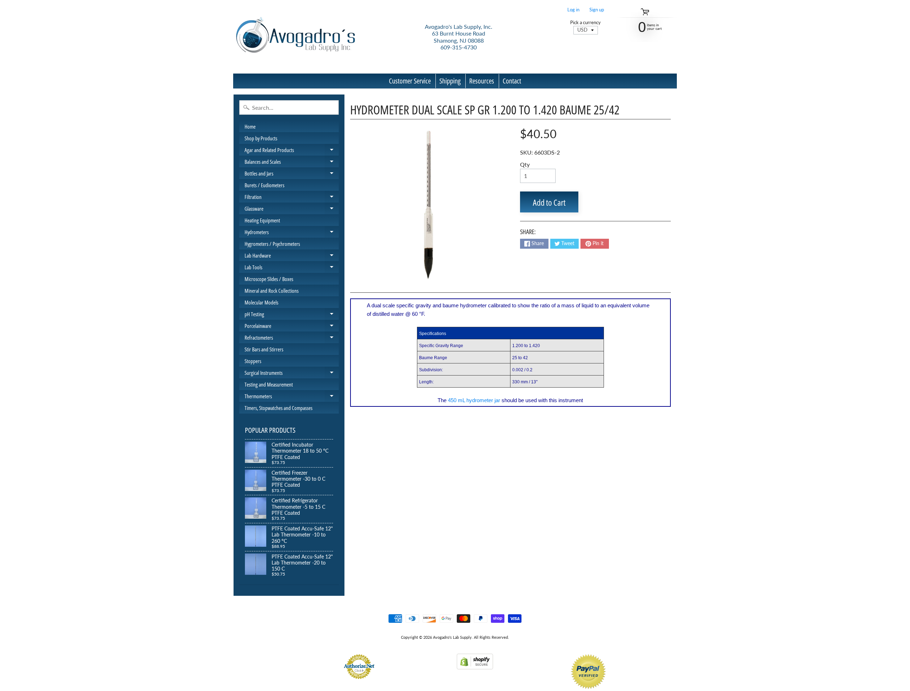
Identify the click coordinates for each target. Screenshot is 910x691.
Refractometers (292, 338)
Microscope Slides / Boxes (269, 278)
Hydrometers (292, 233)
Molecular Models (261, 302)
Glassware (292, 209)
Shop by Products (261, 138)
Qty (525, 164)
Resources (481, 81)
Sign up (596, 9)
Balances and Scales (292, 162)
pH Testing (292, 315)
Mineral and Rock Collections (272, 290)
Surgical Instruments (292, 373)
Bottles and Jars (292, 174)
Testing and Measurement (269, 384)
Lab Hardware (292, 256)
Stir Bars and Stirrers (264, 349)
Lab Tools (292, 268)
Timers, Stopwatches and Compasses (278, 407)
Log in (573, 9)
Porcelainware (292, 326)
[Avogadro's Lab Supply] (295, 37)
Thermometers (292, 397)
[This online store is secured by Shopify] (475, 665)
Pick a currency (585, 22)
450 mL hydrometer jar (474, 400)
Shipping (450, 81)
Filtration (292, 198)
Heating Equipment (262, 220)
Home (250, 126)
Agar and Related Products (292, 151)
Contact (512, 81)
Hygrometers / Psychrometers (272, 243)
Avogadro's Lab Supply (452, 637)
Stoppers (253, 361)
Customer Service (410, 81)
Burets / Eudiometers (264, 185)
